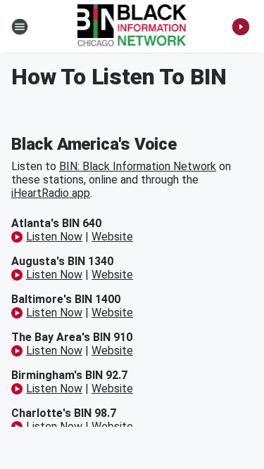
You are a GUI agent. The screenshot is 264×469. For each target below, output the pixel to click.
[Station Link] (132, 26)
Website (112, 236)
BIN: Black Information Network (137, 166)
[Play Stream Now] (240, 26)
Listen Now (54, 236)
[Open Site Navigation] (19, 26)
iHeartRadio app (50, 193)
